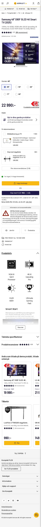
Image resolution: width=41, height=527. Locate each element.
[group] (20, 54)
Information (6, 481)
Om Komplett (7, 491)
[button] (6, 87)
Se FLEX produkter (11, 469)
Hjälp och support (9, 486)
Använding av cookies (9, 510)
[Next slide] (37, 54)
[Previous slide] (3, 54)
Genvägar (6, 476)
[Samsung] (34, 37)
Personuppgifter (7, 513)
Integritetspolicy (7, 507)
